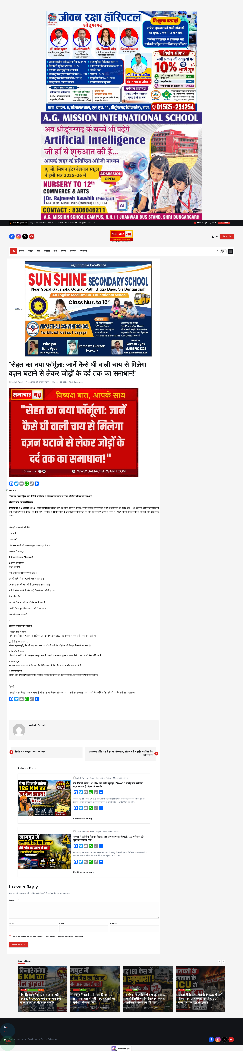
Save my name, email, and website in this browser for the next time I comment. (48, 937)
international (139, 990)
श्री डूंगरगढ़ (40, 382)
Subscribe (226, 236)
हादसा (83, 990)
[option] (42, 989)
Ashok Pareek (17, 382)
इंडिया (33, 382)
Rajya (108, 778)
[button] (220, 962)
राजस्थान (73, 251)
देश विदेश (83, 251)
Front (28, 382)
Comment (13, 900)
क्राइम (30, 251)
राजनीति (47, 251)
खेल (38, 251)
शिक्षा (55, 251)
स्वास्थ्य (47, 382)
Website (113, 924)
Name (12, 924)
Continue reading (83, 819)
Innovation (100, 778)
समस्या (63, 251)
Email (62, 924)
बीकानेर (21, 251)
